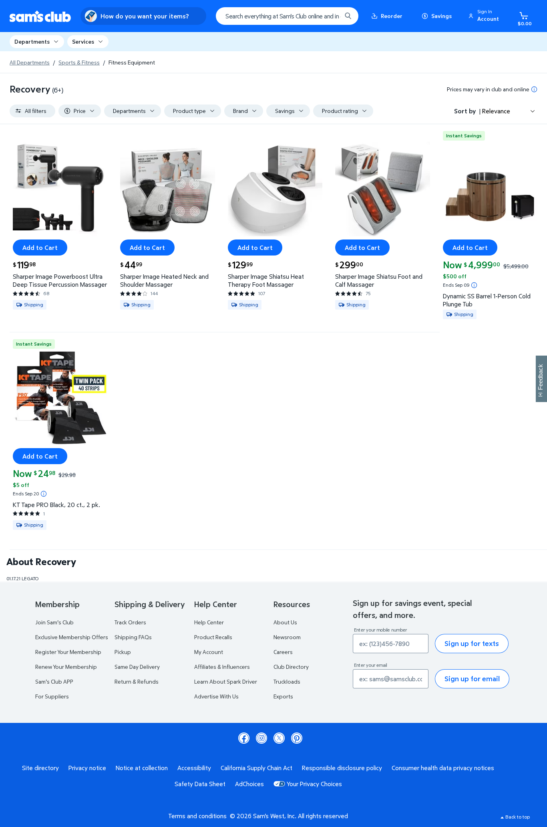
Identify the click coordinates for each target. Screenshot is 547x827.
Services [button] (83, 41)
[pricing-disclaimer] (534, 89)
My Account (208, 652)
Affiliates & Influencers (222, 666)
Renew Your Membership (66, 666)
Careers (283, 652)
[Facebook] (244, 738)
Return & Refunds (137, 681)
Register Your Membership (68, 652)
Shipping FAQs (133, 637)
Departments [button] (32, 41)
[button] (485, 16)
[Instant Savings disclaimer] (474, 285)
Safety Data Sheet (200, 783)
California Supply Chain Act (256, 767)
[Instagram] (261, 738)
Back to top (517, 816)
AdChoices (249, 783)
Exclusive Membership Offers (71, 637)
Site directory (40, 767)
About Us (285, 622)
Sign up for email (472, 679)
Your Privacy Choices (314, 783)
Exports (283, 696)
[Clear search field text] (329, 16)
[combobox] (287, 16)
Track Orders (130, 622)
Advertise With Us (216, 696)
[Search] (348, 16)
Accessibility (194, 767)
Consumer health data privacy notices (443, 767)
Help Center (209, 622)
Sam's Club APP (54, 681)
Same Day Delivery (137, 666)
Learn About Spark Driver (225, 681)
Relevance (496, 111)
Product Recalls (213, 637)
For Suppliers (52, 696)
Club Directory (291, 666)
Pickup (123, 652)
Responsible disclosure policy (342, 767)
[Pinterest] (297, 738)
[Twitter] (279, 738)
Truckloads (287, 681)
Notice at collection (142, 767)
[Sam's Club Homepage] (40, 16)
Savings (441, 16)
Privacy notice (87, 767)
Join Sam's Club (54, 622)
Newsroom (287, 637)
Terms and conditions (197, 815)
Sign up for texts (471, 643)
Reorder (391, 16)
